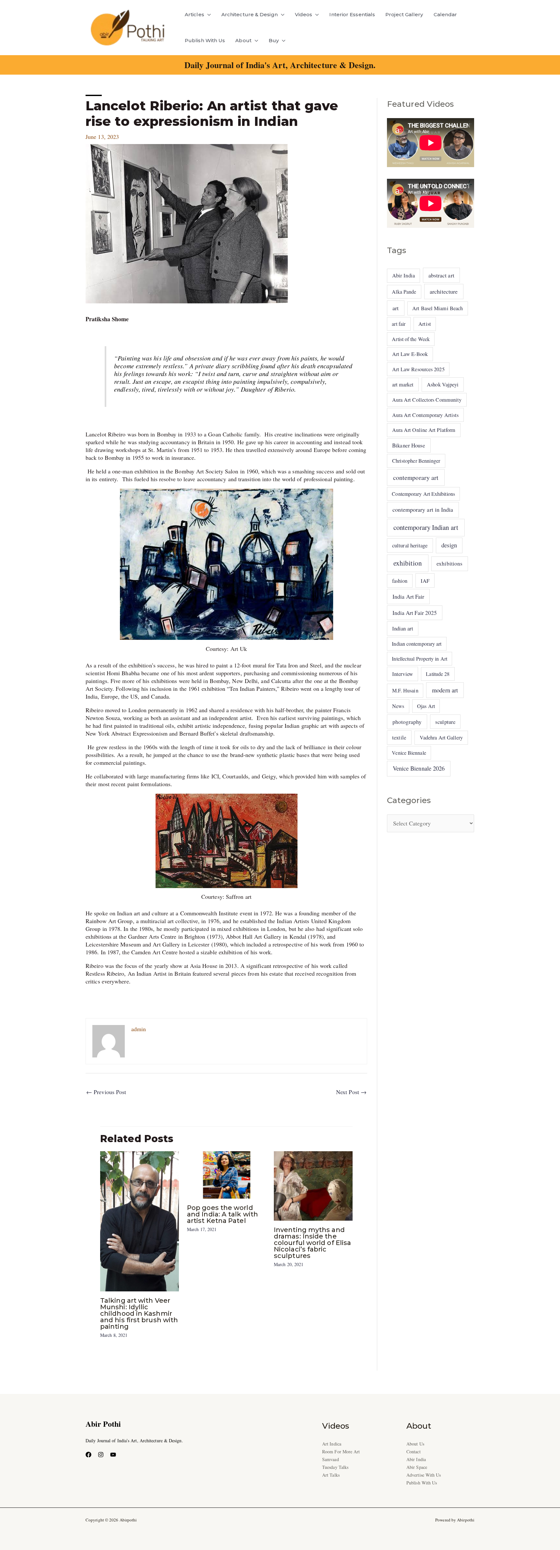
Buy (274, 40)
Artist (424, 323)
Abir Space (416, 1467)
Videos (303, 14)
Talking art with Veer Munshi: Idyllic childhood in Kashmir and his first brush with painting (139, 1313)
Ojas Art (426, 705)
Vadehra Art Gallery (441, 737)
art (395, 308)
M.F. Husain (405, 690)
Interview (402, 673)
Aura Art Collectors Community (427, 399)
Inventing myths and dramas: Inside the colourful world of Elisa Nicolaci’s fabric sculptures (312, 1243)
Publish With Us (205, 40)
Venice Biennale (409, 752)
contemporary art (415, 477)
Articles (194, 14)
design (449, 545)
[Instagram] (101, 1455)
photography (407, 722)
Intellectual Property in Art (419, 658)
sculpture (445, 722)
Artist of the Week (411, 339)
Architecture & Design (249, 14)
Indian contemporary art (416, 643)
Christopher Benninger (416, 460)
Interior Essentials (352, 14)
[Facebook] (88, 1455)
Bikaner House (408, 445)
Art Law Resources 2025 (418, 369)
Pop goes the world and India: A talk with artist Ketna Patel (222, 1214)
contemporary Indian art (425, 527)
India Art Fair (408, 596)
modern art (445, 690)
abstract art (441, 275)
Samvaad (330, 1459)
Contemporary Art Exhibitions (423, 493)
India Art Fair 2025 (414, 612)
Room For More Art (341, 1451)
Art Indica (331, 1444)
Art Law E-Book (410, 354)
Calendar (445, 14)
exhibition (407, 563)
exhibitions (449, 563)
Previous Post (106, 1092)
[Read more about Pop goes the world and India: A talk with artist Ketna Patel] (226, 1174)
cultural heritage (410, 545)
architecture (444, 291)
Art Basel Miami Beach (437, 308)
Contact (413, 1451)
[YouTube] (113, 1455)
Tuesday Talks (335, 1467)
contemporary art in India (422, 509)
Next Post (351, 1092)
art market (403, 384)
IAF (425, 580)
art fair (398, 323)
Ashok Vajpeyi (443, 384)
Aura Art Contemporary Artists (425, 415)
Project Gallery (404, 14)
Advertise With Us (423, 1475)
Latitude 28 (437, 673)
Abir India (403, 275)
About (243, 40)
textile (399, 737)
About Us (415, 1444)
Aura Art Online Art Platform (424, 429)
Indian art (402, 628)
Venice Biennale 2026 (419, 768)
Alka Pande (404, 291)
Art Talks (331, 1475)
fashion (400, 580)
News (398, 706)
